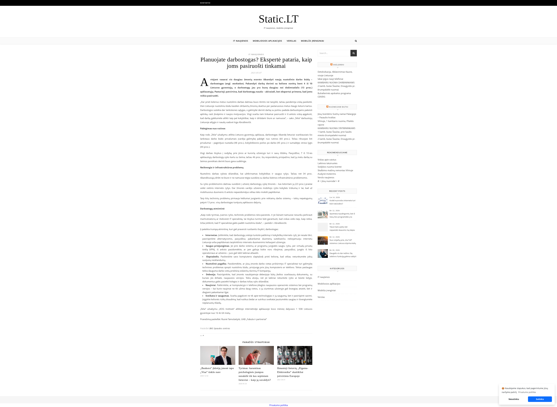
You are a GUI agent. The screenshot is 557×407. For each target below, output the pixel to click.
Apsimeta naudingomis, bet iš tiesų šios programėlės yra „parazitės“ (342, 215)
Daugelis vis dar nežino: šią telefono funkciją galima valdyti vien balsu (343, 255)
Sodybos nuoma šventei (330, 166)
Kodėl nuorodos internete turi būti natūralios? (342, 202)
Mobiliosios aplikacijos (267, 40)
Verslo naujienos (326, 177)
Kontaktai (205, 3)
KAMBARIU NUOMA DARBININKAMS (336, 82)
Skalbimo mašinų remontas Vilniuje (335, 170)
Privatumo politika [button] (527, 392)
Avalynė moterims (327, 173)
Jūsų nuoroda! (329, 181)
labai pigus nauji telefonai (330, 78)
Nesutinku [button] (514, 399)
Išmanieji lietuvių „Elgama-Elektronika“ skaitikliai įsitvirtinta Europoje (292, 372)
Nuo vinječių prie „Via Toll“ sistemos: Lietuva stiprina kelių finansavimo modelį (343, 242)
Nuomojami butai (338, 107)
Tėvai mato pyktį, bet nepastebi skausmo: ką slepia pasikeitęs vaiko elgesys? (342, 229)
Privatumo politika (278, 405)
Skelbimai (338, 65)
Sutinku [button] (540, 399)
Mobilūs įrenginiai (312, 40)
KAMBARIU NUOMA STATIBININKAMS (336, 128)
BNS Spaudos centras (219, 328)
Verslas (291, 40)
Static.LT (279, 18)
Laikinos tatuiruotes (327, 163)
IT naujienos (240, 40)
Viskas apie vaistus (327, 159)
